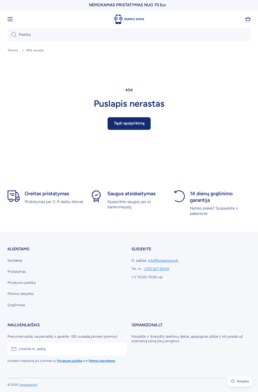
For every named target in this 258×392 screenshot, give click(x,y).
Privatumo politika (22, 283)
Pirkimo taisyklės (21, 294)
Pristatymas (17, 271)
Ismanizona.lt (28, 384)
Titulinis (13, 50)
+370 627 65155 (156, 269)
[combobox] (129, 34)
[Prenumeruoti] (120, 349)
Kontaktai (15, 260)
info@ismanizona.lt (163, 260)
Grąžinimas (16, 305)
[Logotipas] (129, 19)
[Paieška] (12, 34)
